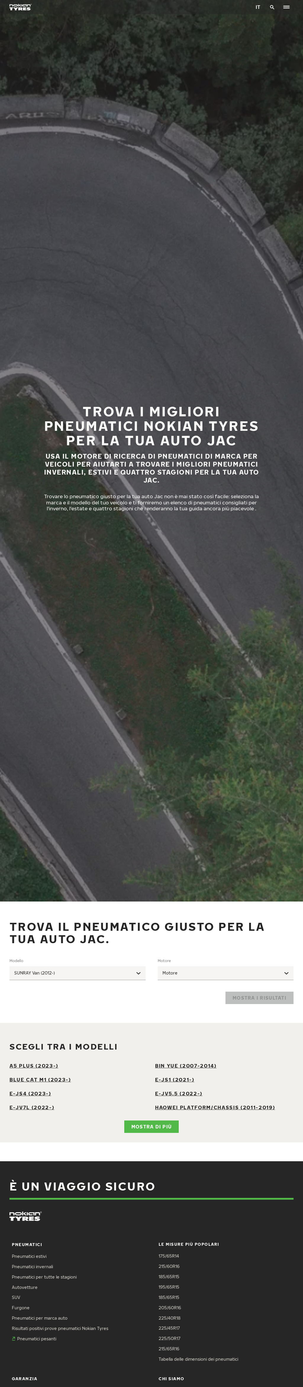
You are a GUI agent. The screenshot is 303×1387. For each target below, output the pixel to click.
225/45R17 (169, 1328)
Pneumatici (27, 1244)
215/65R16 (169, 1348)
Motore (164, 961)
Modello (16, 961)
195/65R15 (169, 1286)
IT (258, 7)
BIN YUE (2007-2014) (186, 1066)
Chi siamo (171, 1378)
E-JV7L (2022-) (31, 1107)
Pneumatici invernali (32, 1266)
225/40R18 (169, 1318)
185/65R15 (169, 1276)
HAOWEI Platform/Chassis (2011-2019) (215, 1107)
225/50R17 (169, 1338)
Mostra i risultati (259, 998)
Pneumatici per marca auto (39, 1318)
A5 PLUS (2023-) (33, 1066)
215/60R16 (169, 1266)
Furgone (21, 1307)
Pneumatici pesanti (36, 1338)
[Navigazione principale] (286, 7)
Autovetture (25, 1287)
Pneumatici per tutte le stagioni (44, 1276)
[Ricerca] (272, 7)
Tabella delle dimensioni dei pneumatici (198, 1359)
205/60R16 (170, 1307)
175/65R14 (169, 1255)
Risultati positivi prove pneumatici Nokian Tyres (60, 1328)
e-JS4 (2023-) (30, 1093)
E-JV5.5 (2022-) (178, 1093)
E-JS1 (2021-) (174, 1079)
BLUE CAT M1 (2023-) (40, 1079)
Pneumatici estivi (29, 1256)
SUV (16, 1297)
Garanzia (24, 1378)
